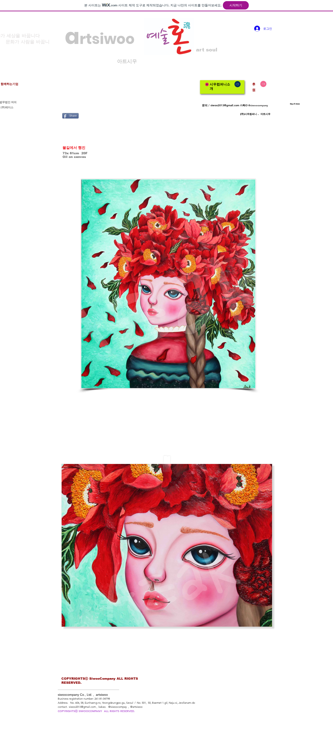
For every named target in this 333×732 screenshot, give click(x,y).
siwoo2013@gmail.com (224, 105)
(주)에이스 (7, 107)
